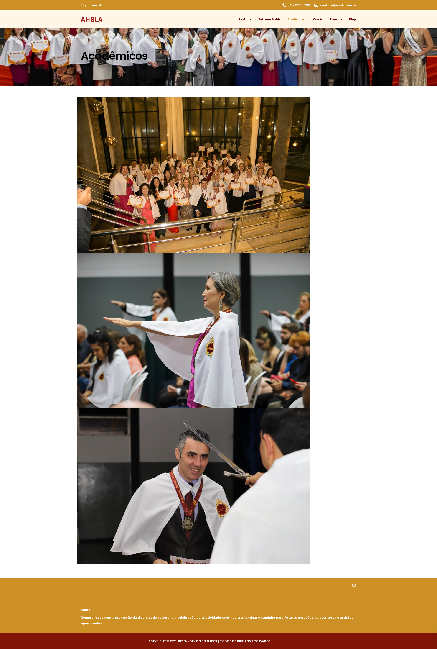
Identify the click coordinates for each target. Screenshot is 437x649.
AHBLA (91, 19)
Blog (352, 19)
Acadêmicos (296, 19)
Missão (318, 19)
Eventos (336, 19)
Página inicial (91, 5)
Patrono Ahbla (269, 19)
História (245, 19)
